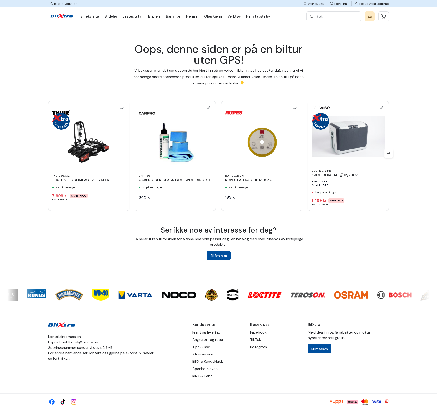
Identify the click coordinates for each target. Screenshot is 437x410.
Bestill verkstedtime (374, 4)
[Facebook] (52, 401)
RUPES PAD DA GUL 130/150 (248, 180)
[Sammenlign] (123, 108)
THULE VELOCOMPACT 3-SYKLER (80, 180)
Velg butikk (316, 4)
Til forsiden (218, 255)
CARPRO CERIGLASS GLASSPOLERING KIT (175, 180)
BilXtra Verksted (66, 4)
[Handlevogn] (383, 16)
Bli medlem (319, 349)
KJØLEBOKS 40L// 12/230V (335, 175)
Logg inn (340, 4)
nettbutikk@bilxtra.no (80, 342)
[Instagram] (73, 401)
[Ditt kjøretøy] (370, 16)
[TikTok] (62, 401)
